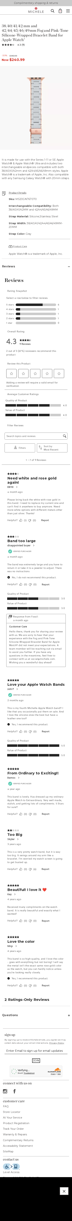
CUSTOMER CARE (14, 1101)
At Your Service (12, 1117)
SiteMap (8, 1151)
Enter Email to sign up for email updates (34, 1050)
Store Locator (11, 1112)
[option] (36, 108)
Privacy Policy (56, 1043)
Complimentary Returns (18, 1140)
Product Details (17, 192)
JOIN (36, 1060)
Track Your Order (13, 1128)
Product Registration (16, 1123)
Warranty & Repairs (15, 1134)
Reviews (8, 266)
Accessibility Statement (18, 1145)
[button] (64, 1191)
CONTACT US (11, 1159)
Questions (10, 1015)
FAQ (6, 1106)
